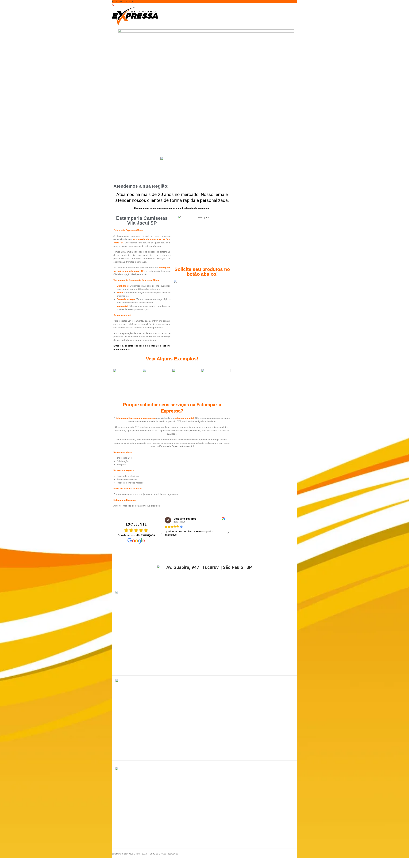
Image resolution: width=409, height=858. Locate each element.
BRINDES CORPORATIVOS (160, 133)
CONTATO (205, 133)
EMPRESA (132, 133)
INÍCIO (118, 133)
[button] (228, 532)
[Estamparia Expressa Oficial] (113, 128)
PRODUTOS (185, 133)
